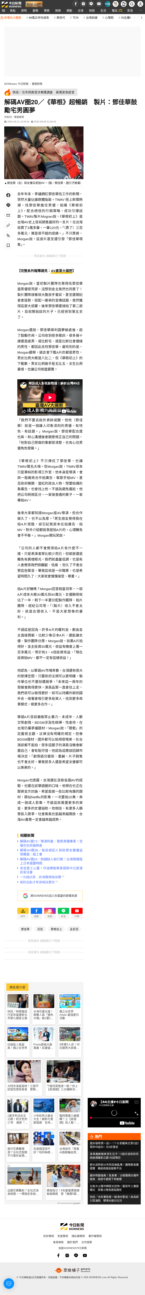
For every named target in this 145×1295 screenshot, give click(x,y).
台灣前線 (91, 17)
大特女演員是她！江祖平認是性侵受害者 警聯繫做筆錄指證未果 (23, 1088)
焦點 (13, 10)
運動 (69, 10)
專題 (47, 10)
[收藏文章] (8, 245)
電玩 (114, 10)
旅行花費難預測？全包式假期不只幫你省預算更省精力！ (17, 1152)
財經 (92, 10)
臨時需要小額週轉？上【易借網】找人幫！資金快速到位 (69, 1119)
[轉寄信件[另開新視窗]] (8, 215)
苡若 (40, 929)
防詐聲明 (48, 1236)
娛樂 (58, 10)
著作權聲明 (95, 1236)
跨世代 (61, 17)
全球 (80, 10)
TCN (76, 17)
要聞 (35, 10)
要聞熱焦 (37, 83)
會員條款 (58, 1242)
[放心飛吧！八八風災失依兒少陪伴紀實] (34, 4)
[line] (91, 4)
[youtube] (99, 4)
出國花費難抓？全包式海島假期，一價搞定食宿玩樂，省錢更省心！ (23, 1192)
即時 (24, 10)
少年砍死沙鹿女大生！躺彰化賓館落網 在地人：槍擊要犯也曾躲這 (43, 1119)
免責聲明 (62, 1236)
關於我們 (72, 1242)
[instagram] (83, 4)
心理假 (109, 17)
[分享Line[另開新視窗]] (8, 205)
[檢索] (132, 4)
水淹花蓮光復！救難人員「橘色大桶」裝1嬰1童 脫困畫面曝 (43, 1015)
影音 (130, 10)
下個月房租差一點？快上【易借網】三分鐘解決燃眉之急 (62, 1088)
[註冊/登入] (140, 4)
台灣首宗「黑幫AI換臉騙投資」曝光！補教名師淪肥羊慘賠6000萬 (69, 1150)
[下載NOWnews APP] (124, 4)
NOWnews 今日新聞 (16, 83)
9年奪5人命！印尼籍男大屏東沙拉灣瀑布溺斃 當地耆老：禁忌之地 (69, 1046)
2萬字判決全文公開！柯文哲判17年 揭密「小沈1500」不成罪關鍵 (17, 1119)
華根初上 (56, 929)
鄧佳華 (25, 929)
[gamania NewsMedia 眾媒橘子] (72, 1270)
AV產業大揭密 (61, 271)
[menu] (3, 10)
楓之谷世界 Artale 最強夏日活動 (69, 1015)
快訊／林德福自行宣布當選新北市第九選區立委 (17, 1015)
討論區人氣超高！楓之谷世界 (17, 1046)
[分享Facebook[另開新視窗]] (8, 195)
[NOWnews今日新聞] (11, 4)
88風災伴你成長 (39, 17)
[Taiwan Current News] (107, 4)
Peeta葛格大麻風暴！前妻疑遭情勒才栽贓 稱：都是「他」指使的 (43, 1046)
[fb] (76, 4)
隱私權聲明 (78, 1236)
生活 (103, 10)
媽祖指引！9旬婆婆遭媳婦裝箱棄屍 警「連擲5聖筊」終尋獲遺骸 (63, 1192)
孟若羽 (74, 929)
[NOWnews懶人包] (115, 4)
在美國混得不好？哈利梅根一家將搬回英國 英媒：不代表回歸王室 (43, 1150)
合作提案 (86, 1242)
